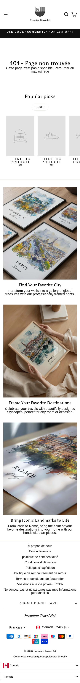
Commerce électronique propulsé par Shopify (40, 656)
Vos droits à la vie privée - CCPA (40, 584)
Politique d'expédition (40, 568)
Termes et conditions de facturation (40, 579)
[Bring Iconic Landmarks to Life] (40, 468)
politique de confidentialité (40, 557)
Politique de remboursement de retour (40, 573)
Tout (40, 106)
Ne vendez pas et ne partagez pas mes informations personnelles (40, 591)
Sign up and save (39, 603)
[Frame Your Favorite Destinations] (40, 351)
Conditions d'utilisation (40, 562)
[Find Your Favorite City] (40, 233)
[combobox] (40, 665)
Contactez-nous (40, 551)
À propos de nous (40, 546)
